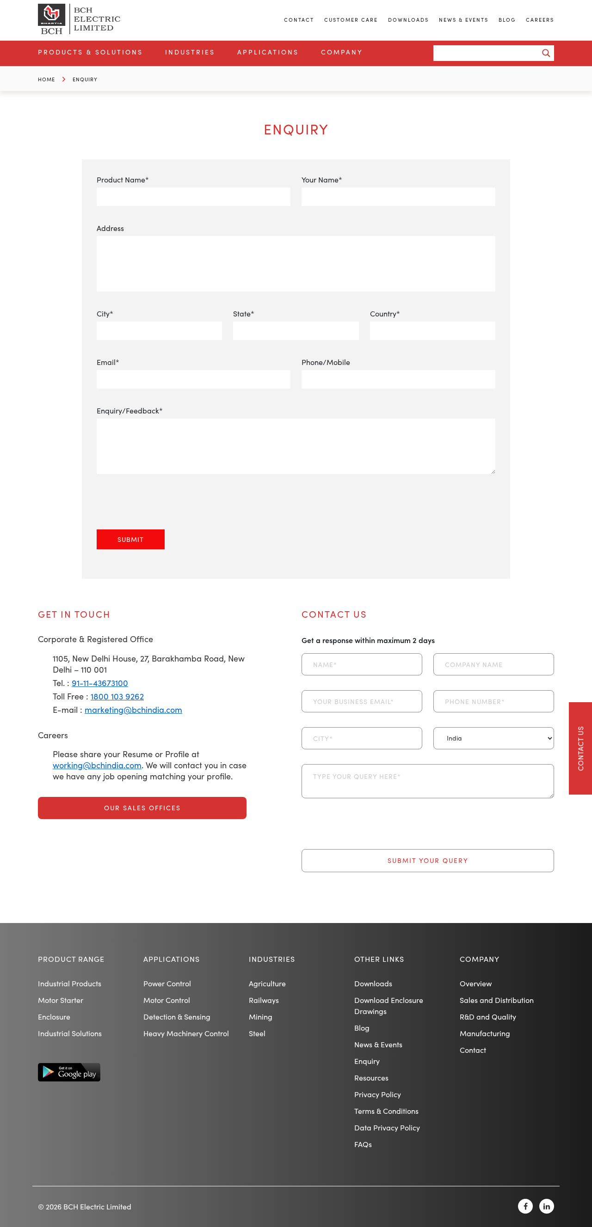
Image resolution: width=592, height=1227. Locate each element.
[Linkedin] (546, 1206)
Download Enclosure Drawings (388, 1005)
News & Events (463, 19)
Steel (257, 1033)
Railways (264, 1000)
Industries (190, 52)
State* (243, 313)
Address (110, 228)
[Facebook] (525, 1206)
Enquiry (85, 79)
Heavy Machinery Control (186, 1033)
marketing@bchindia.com (133, 709)
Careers (540, 19)
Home (46, 79)
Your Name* (322, 179)
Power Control (167, 983)
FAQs (363, 1144)
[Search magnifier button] (546, 53)
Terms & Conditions (386, 1111)
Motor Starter (60, 1000)
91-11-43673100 (100, 682)
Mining (260, 1016)
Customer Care (351, 19)
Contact (299, 19)
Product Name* (123, 179)
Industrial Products (69, 983)
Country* (385, 313)
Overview (476, 983)
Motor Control (166, 1000)
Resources (371, 1077)
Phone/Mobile (326, 362)
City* (105, 313)
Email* (108, 362)
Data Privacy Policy (387, 1127)
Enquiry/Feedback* (130, 410)
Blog (507, 19)
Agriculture (267, 983)
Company (342, 52)
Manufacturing (485, 1033)
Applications (268, 52)
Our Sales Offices (142, 807)
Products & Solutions (90, 52)
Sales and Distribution (497, 1000)
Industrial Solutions (70, 1033)
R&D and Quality (488, 1016)
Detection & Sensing (176, 1016)
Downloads (408, 19)
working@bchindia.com (97, 765)
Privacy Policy (377, 1094)
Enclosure (54, 1016)
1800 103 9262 (117, 696)
